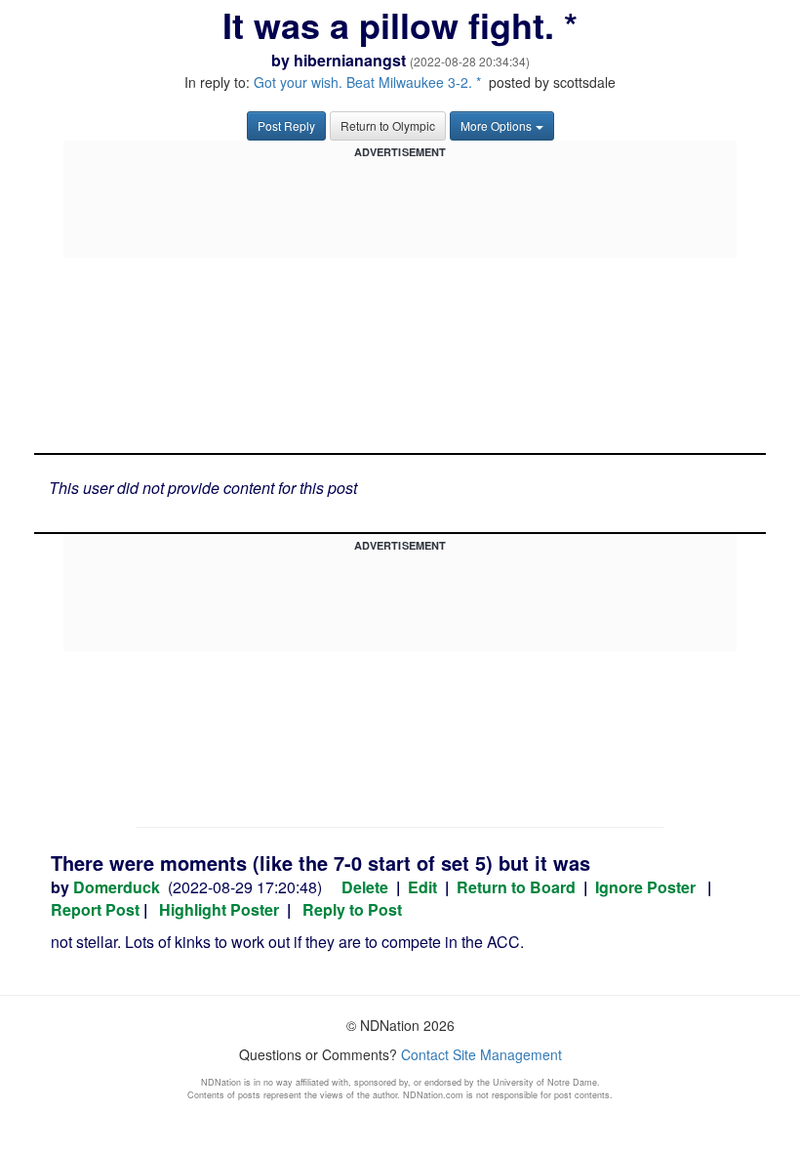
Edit (422, 887)
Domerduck (116, 887)
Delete (364, 887)
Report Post (95, 909)
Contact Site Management (481, 1054)
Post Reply (286, 125)
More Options (496, 125)
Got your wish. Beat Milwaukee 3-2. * (367, 82)
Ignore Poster (645, 887)
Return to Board (516, 887)
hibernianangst (350, 60)
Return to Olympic (387, 125)
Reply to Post (352, 909)
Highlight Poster (219, 909)
